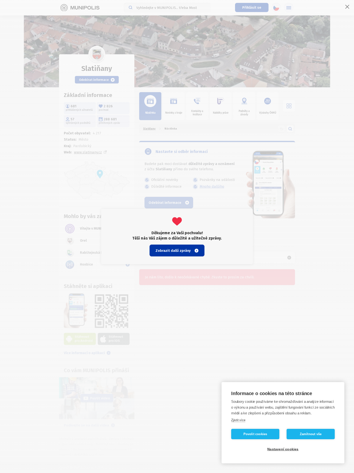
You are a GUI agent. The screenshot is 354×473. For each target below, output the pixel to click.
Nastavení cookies (282, 449)
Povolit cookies (255, 434)
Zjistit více (238, 420)
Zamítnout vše (311, 434)
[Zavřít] (347, 7)
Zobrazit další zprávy (173, 250)
